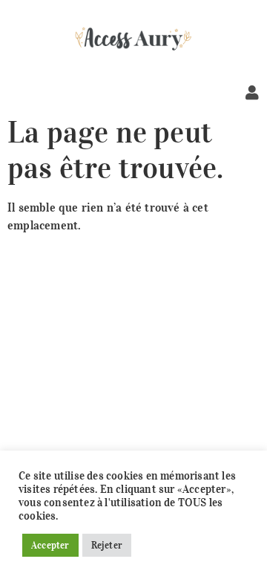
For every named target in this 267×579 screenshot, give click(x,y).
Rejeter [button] (106, 545)
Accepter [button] (50, 545)
